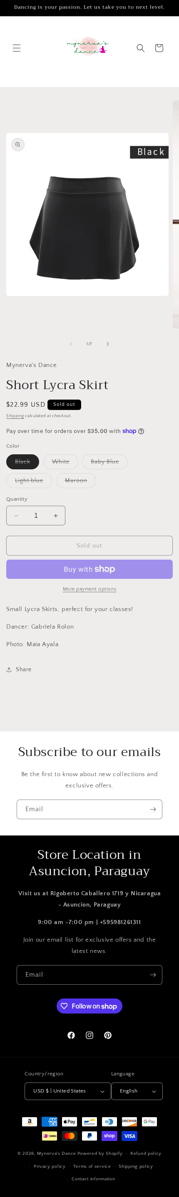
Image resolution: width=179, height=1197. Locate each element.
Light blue (33, 482)
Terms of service (92, 1166)
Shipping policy (136, 1166)
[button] (16, 48)
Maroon (80, 482)
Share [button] (24, 669)
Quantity (16, 499)
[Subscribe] (153, 809)
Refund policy (146, 1153)
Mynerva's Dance (56, 1153)
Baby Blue (109, 463)
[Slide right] (108, 344)
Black (27, 463)
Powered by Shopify (100, 1153)
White (65, 463)
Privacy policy (50, 1166)
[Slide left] (71, 344)
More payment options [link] (90, 589)
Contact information (93, 1179)
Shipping (15, 416)
